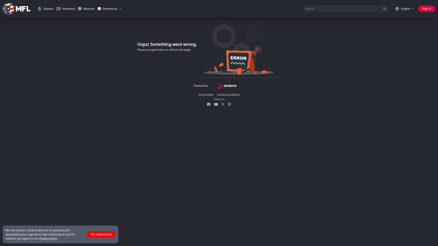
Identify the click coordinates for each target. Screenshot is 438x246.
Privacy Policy (206, 94)
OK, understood (101, 234)
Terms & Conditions (228, 94)
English (406, 9)
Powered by (201, 85)
